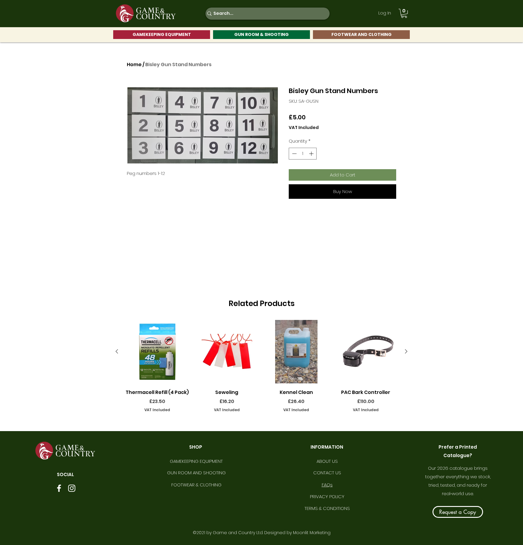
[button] (404, 13)
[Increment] (312, 153)
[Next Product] (406, 351)
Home (134, 64)
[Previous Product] (116, 351)
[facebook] (59, 488)
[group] (261, 370)
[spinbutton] (303, 153)
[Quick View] (157, 351)
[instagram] (72, 488)
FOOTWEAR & (185, 485)
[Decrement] (294, 153)
